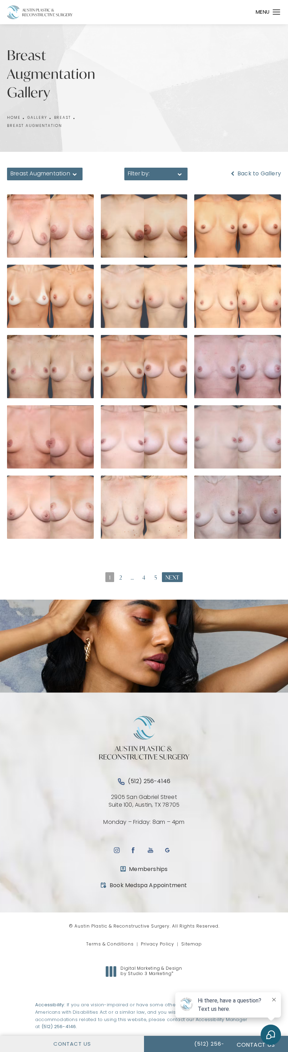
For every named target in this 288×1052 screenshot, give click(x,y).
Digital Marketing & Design (151, 972)
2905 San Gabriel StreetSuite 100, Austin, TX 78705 (144, 801)
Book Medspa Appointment (144, 886)
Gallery (37, 118)
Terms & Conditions (110, 944)
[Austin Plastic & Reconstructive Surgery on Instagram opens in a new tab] (116, 850)
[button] (276, 12)
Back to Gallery (258, 174)
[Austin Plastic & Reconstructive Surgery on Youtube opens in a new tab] (150, 850)
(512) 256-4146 (58, 1027)
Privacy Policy (157, 944)
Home (13, 118)
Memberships (148, 869)
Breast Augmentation (34, 126)
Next (172, 577)
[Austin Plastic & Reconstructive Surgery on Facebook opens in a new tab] (133, 850)
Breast (62, 118)
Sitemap (191, 944)
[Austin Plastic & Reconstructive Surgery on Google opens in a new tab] (167, 850)
